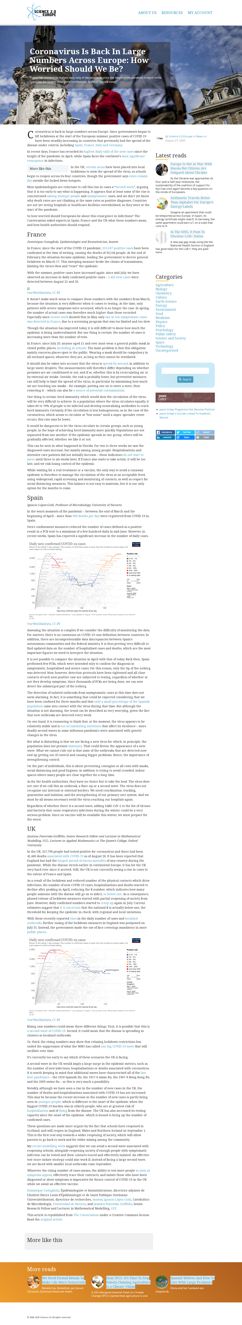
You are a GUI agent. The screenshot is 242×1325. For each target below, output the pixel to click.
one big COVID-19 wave (117, 1046)
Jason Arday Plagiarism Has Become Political (187, 409)
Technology (164, 346)
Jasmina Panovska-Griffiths (113, 1204)
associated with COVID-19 (65, 856)
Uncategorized (167, 350)
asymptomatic (97, 196)
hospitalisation (37, 1111)
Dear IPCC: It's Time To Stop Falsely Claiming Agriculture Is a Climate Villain (128, 1282)
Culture (161, 297)
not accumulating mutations (81, 726)
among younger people (63, 196)
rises (73, 918)
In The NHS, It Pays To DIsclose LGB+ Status (187, 234)
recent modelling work (48, 1146)
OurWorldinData (39, 293)
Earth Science (166, 301)
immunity (75, 746)
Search (186, 379)
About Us (147, 12)
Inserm (97, 1199)
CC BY (56, 293)
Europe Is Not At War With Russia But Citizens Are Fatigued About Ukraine (191, 168)
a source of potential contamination (98, 390)
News (199, 136)
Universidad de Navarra (69, 1204)
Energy (161, 305)
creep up (107, 903)
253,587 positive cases (117, 248)
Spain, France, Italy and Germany (98, 145)
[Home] (58, 11)
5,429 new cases (119, 277)
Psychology (164, 330)
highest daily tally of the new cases (109, 151)
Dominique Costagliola (43, 1190)
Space (160, 342)
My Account (200, 12)
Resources (172, 12)
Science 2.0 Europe (180, 136)
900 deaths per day (86, 516)
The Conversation (86, 1215)
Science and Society (171, 338)
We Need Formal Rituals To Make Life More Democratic (64, 1280)
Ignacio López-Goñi (117, 1199)
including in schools (71, 348)
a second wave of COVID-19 (46, 1031)
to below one (112, 894)
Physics (161, 322)
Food (159, 313)
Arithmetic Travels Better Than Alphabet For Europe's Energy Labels (192, 202)
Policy (160, 326)
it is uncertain (70, 907)
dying (63, 1111)
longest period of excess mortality (82, 861)
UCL (114, 1208)
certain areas (95, 167)
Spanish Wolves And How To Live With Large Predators (192, 1280)
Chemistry (164, 293)
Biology (161, 289)
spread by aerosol (115, 363)
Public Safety (166, 334)
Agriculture (165, 285)
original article (51, 1219)
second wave (125, 187)
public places (36, 932)
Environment (166, 309)
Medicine (163, 317)
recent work (59, 317)
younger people (49, 1102)
